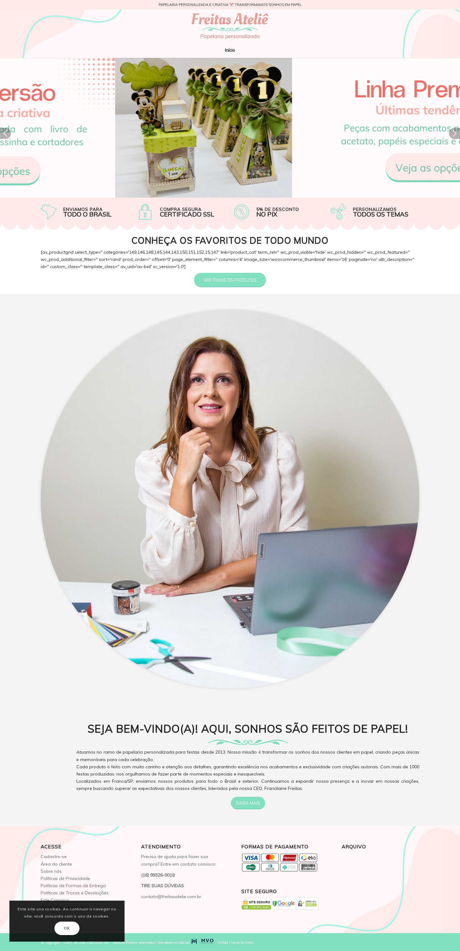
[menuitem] (230, 50)
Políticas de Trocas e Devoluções (75, 893)
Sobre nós (51, 871)
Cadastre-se (54, 856)
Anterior (5, 133)
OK (67, 928)
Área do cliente (56, 864)
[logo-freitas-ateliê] (230, 25)
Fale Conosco (55, 900)
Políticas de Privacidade (65, 878)
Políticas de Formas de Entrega (73, 885)
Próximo (454, 133)
